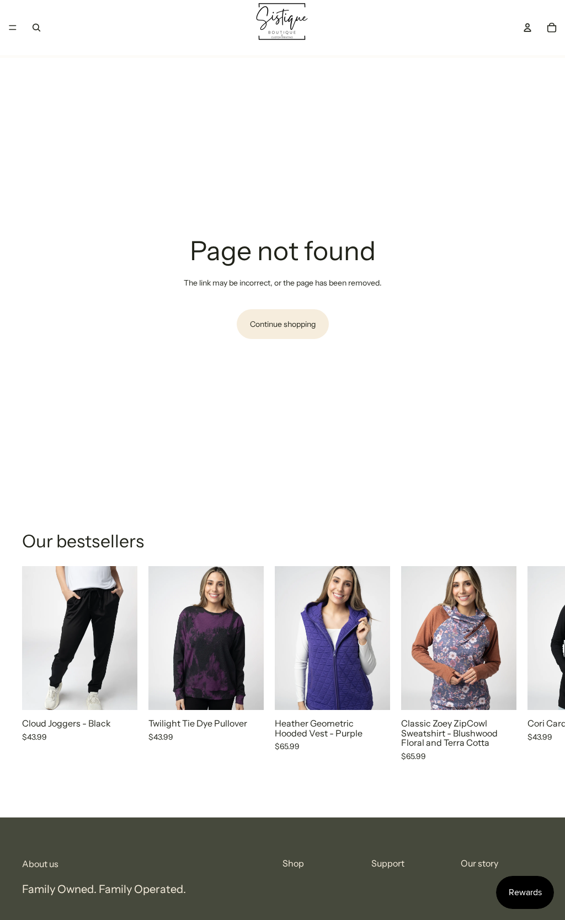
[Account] (527, 27)
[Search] (36, 27)
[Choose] (120, 693)
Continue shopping (283, 324)
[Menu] (12, 27)
